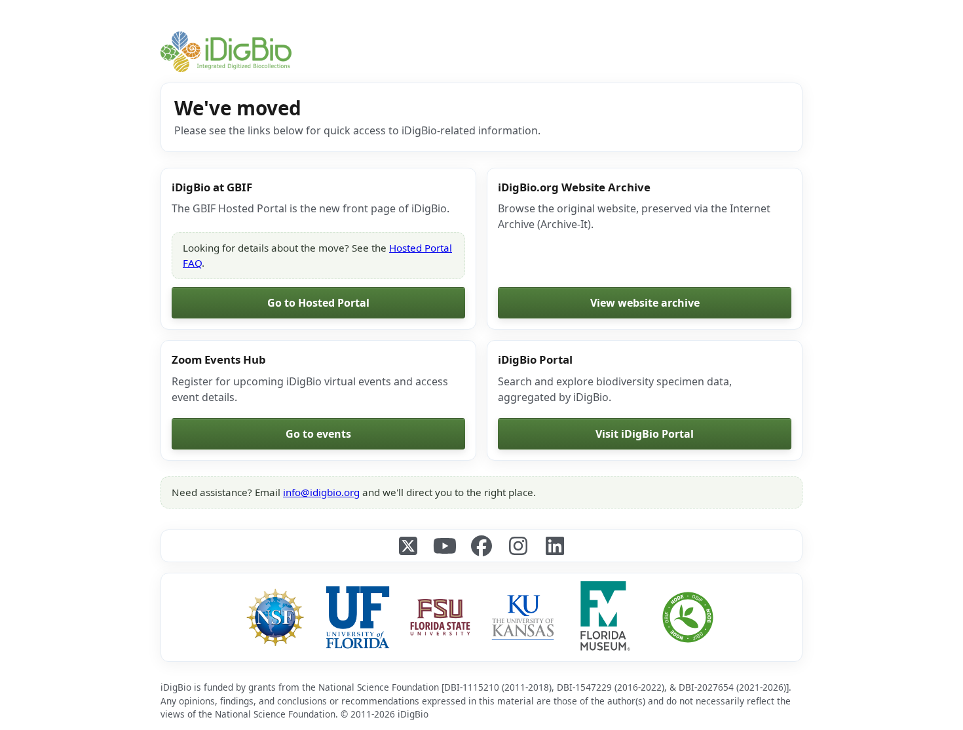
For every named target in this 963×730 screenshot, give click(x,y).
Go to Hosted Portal (318, 303)
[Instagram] (518, 546)
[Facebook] (481, 546)
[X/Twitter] (408, 546)
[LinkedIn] (555, 546)
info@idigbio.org (321, 492)
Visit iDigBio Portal (644, 434)
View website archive (645, 303)
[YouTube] (445, 546)
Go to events (318, 434)
